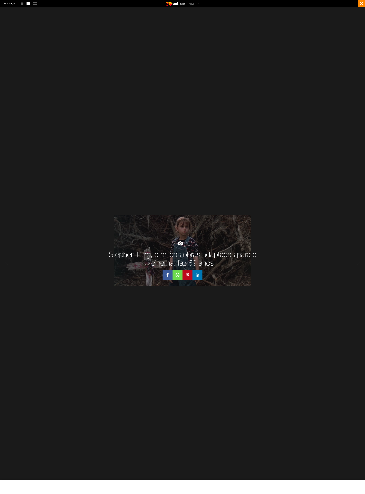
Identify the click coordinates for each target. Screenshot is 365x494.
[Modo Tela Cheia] (28, 3)
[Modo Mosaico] (35, 3)
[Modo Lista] (22, 3)
